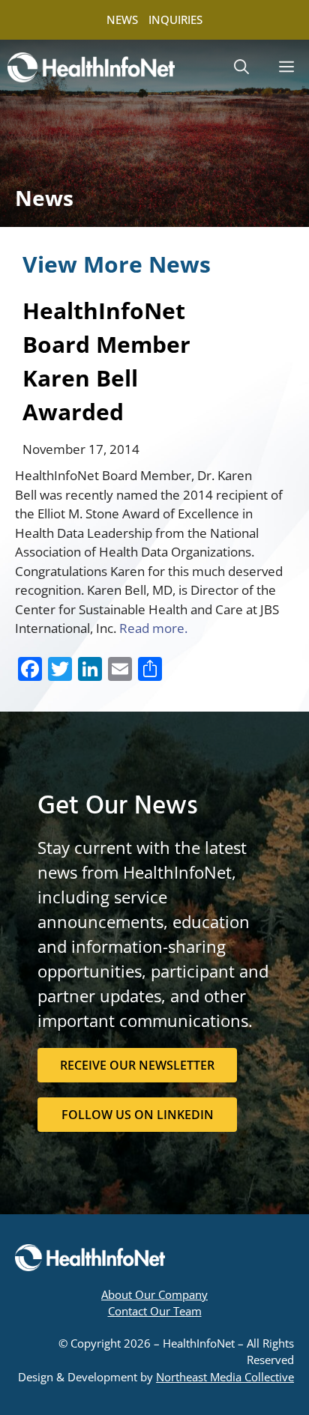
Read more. (154, 628)
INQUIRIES (175, 19)
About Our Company (154, 1294)
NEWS (122, 19)
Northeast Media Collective (225, 1376)
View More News (116, 264)
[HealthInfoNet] (91, 67)
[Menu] (286, 67)
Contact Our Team (155, 1310)
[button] (241, 67)
